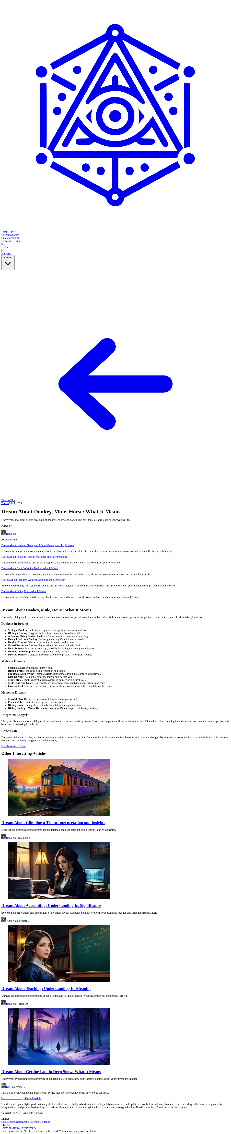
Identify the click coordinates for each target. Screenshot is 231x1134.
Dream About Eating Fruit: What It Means (23, 591)
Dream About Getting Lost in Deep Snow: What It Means (51, 1071)
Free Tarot (6, 746)
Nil (25, 1131)
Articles (27, 1121)
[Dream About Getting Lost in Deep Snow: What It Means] (115, 1037)
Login (4, 247)
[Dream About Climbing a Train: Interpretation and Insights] (115, 788)
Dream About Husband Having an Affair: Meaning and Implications (37, 545)
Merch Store (19, 746)
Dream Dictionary (41, 1121)
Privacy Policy (28, 1127)
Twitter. (94, 1131)
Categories (8, 257)
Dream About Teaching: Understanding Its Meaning (46, 988)
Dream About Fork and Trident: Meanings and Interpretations (34, 556)
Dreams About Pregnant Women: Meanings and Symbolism (33, 579)
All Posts (6, 253)
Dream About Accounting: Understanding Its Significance (51, 905)
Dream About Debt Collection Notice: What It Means (29, 568)
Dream (5, 503)
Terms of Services (10, 1127)
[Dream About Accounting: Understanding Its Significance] (115, 871)
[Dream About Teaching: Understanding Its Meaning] (115, 954)
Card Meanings (9, 1121)
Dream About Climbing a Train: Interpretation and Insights (53, 822)
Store (20, 1121)
